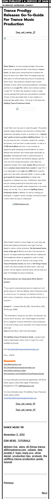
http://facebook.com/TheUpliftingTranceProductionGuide (24, 374)
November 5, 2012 (14, 434)
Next (44, 493)
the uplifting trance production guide (25, 457)
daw (40, 450)
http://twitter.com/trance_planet (15, 370)
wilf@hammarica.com (26, 386)
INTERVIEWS (19, 5)
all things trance (35, 447)
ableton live (10, 447)
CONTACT (29, 5)
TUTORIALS (24, 440)
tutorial (8, 462)
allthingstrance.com (15, 450)
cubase (32, 450)
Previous (8, 483)
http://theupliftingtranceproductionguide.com (19, 367)
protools (37, 456)
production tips (21, 456)
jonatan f (9, 453)
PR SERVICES (7, 5)
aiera (22, 447)
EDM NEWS (10, 440)
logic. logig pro (24, 453)
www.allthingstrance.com (12, 364)
